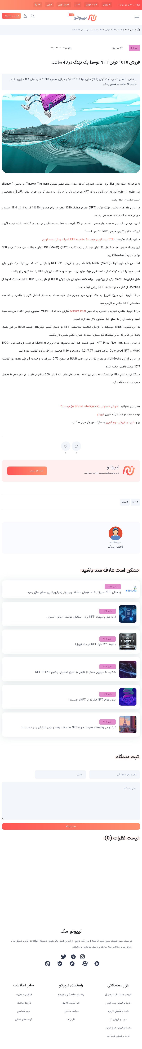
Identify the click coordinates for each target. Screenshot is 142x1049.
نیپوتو (100, 414)
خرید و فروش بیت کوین (118, 1003)
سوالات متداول (71, 1011)
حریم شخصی (23, 1011)
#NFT (135, 502)
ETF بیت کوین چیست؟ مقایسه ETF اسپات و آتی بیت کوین (77, 239)
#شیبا (37, 4)
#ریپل (49, 4)
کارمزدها (71, 1019)
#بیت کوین (91, 4)
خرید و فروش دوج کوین (120, 422)
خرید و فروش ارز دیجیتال (118, 994)
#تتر (78, 4)
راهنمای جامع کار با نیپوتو (71, 994)
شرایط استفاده (24, 1003)
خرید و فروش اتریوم (118, 1011)
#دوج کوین (63, 4)
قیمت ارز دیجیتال (11, 15)
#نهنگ (125, 502)
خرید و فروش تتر (118, 1019)
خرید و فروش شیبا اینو (118, 1036)
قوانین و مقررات (24, 994)
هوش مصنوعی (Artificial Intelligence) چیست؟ (89, 406)
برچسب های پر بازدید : (129, 4)
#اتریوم (106, 4)
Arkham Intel (78, 311)
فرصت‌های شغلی (23, 1019)
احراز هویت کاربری (71, 1003)
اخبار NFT (112, 587)
